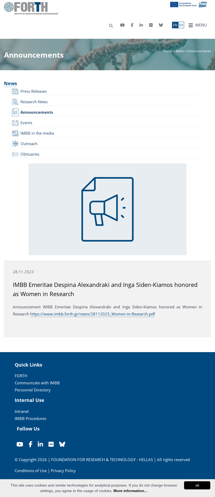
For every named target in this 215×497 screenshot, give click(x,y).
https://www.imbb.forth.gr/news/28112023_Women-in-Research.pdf (92, 313)
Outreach (29, 143)
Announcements (36, 112)
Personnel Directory (33, 389)
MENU (200, 25)
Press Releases (33, 91)
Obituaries (29, 154)
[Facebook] (132, 25)
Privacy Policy (63, 470)
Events (26, 122)
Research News (34, 101)
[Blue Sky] (161, 25)
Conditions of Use (31, 470)
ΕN (175, 25)
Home (168, 51)
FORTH (21, 375)
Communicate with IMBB (37, 382)
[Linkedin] (141, 25)
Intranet (22, 411)
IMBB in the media (37, 133)
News (180, 51)
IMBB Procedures (30, 418)
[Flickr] (151, 25)
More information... (130, 491)
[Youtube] (122, 25)
